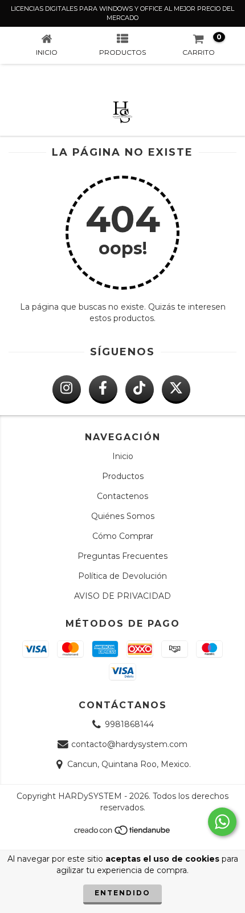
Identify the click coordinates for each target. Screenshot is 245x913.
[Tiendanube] (123, 833)
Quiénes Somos (122, 516)
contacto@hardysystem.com (129, 744)
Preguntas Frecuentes (122, 556)
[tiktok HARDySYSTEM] (139, 389)
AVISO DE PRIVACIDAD (122, 596)
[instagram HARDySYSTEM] (66, 389)
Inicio (122, 456)
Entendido (122, 892)
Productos (123, 476)
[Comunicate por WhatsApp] (222, 822)
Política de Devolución (122, 576)
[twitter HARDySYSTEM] (176, 389)
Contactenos (122, 496)
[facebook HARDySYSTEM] (103, 389)
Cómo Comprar (122, 536)
